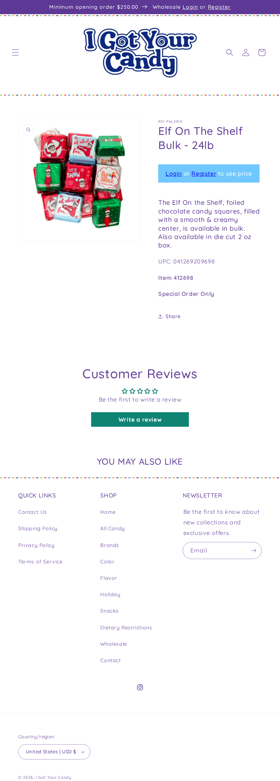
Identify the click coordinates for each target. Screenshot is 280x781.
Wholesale (113, 644)
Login (190, 7)
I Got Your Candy (53, 777)
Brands (109, 545)
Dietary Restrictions (126, 627)
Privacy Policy (36, 545)
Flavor (108, 578)
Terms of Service (40, 561)
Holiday (110, 594)
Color (107, 561)
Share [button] (173, 316)
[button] (15, 52)
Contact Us (32, 512)
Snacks (109, 611)
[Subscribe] (253, 550)
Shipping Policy (38, 528)
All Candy (112, 528)
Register (219, 7)
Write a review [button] (140, 419)
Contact (110, 660)
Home (108, 512)
